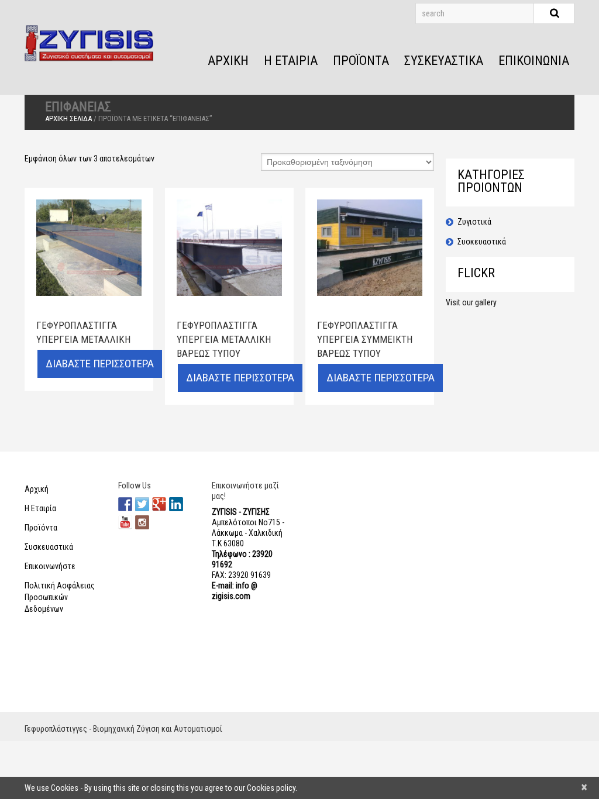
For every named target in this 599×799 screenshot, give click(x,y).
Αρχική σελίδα (68, 118)
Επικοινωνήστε (50, 566)
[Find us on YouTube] (125, 522)
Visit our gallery (471, 302)
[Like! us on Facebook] (125, 504)
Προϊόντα (361, 60)
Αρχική (228, 60)
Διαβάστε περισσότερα (100, 363)
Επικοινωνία (533, 60)
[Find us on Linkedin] (176, 504)
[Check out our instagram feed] (142, 522)
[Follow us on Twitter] (142, 504)
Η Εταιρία (291, 60)
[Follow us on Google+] (159, 504)
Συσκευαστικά (443, 60)
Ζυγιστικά (474, 221)
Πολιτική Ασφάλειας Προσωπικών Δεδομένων (60, 597)
